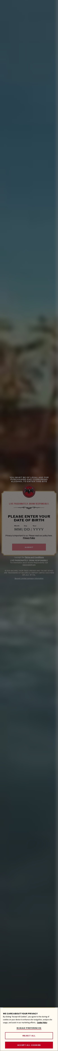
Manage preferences (29, 1028)
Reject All (29, 1036)
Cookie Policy (42, 1022)
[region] (29, 1029)
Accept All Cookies (29, 1045)
